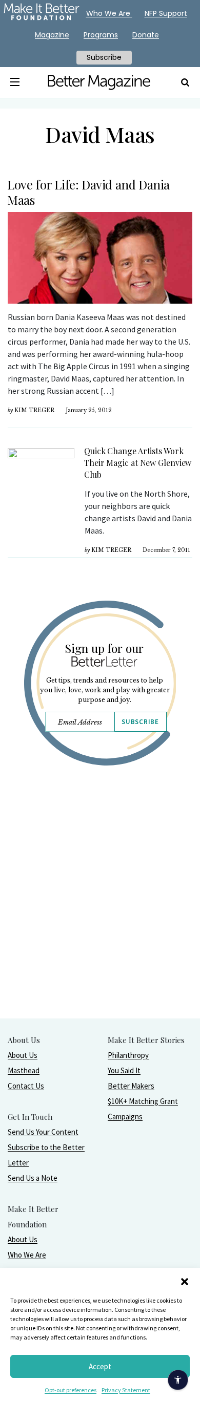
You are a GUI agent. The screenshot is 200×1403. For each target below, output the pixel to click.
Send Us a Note (32, 1178)
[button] (184, 1281)
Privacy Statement (126, 1390)
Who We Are (27, 1255)
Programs (101, 35)
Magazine (52, 35)
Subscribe (140, 721)
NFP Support (166, 13)
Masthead (23, 1070)
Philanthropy (128, 1055)
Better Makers (131, 1086)
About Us (22, 1055)
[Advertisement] (100, 918)
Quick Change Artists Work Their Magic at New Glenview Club (137, 462)
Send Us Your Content (43, 1132)
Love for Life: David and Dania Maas (88, 192)
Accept (100, 1366)
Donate (145, 35)
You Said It (124, 1070)
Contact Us (26, 1086)
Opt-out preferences (70, 1390)
